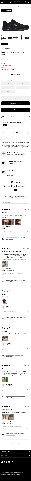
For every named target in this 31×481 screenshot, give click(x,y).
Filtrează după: (15, 206)
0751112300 (10, 163)
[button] (29, 2)
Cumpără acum (15, 110)
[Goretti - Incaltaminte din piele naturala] (15, 2)
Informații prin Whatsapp (15, 161)
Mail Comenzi (11, 170)
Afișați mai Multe (23, 259)
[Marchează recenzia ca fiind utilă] (27, 232)
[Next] (27, 133)
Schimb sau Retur (13, 152)
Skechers (7, 49)
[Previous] (3, 133)
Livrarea (3, 69)
